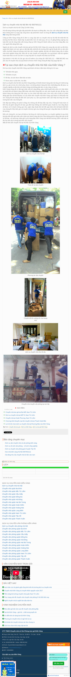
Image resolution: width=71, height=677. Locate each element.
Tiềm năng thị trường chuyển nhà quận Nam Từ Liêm (21, 594)
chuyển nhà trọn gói (14, 427)
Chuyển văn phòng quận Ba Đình (14, 529)
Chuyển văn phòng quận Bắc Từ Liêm (16, 531)
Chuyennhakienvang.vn (15, 647)
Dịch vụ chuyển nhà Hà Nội (12, 486)
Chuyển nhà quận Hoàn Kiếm (13, 505)
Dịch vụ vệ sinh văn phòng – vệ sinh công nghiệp (21, 446)
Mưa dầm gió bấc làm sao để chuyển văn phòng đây (21, 609)
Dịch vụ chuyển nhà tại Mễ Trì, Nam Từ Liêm (20, 415)
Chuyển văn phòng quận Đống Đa (14, 537)
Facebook (65, 666)
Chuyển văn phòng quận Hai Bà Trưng (16, 542)
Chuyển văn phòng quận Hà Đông (14, 540)
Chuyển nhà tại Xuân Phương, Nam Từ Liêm (20, 418)
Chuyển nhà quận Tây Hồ (11, 516)
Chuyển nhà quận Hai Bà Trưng (14, 502)
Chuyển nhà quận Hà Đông (12, 499)
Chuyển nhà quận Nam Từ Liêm (14, 513)
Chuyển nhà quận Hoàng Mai (13, 508)
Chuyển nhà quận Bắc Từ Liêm (13, 491)
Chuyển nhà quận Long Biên (12, 510)
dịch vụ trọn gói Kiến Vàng (40, 427)
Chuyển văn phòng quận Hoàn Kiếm (15, 545)
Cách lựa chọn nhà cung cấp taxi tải (16, 625)
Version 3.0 (67, 675)
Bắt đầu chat (58, 663)
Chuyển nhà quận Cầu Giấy (12, 494)
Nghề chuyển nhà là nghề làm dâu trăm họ (18, 600)
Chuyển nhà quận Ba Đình (12, 488)
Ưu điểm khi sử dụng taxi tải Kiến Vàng (17, 615)
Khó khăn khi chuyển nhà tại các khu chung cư (19, 622)
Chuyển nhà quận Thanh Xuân (13, 519)
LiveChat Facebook (54, 675)
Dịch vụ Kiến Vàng (26, 427)
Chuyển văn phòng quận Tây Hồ (14, 556)
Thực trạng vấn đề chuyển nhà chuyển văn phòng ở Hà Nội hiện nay (26, 597)
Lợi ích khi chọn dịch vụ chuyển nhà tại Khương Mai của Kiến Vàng (28, 424)
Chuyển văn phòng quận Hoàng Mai (15, 548)
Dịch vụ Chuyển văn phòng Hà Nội (15, 526)
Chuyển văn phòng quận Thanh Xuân (16, 559)
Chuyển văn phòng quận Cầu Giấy (15, 534)
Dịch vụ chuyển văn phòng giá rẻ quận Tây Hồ (20, 449)
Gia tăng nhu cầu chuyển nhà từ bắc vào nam (20, 455)
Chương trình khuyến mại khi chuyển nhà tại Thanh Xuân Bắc (26, 421)
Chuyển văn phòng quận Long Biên (15, 551)
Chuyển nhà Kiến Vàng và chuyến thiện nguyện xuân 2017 (23, 590)
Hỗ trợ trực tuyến (56, 644)
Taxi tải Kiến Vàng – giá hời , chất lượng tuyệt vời (20, 612)
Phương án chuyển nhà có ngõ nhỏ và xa (17, 619)
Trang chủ (5, 18)
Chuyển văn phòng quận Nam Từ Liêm (16, 553)
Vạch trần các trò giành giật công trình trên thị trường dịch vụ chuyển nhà (28, 587)
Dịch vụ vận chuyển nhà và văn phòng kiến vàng (21, 443)
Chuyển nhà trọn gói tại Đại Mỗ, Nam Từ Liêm (21, 412)
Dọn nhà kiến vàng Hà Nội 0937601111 (18, 452)
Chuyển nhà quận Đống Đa (12, 497)
